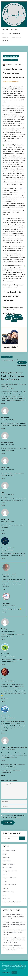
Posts (4, 33)
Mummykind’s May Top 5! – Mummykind (13, 764)
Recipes (5, 881)
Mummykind (6, 603)
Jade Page (4, 629)
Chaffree (9, 315)
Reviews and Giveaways (10, 60)
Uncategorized (6, 898)
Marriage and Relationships (10, 871)
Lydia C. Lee (5, 467)
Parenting (5, 874)
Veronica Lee (5, 519)
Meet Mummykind (14, 33)
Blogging (5, 854)
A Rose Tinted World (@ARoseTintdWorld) (14, 747)
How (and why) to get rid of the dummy (12, 360)
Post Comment (8, 822)
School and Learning (8, 891)
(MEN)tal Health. (22, 365)
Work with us (16, 37)
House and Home (7, 867)
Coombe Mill (5, 654)
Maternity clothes (17, 318)
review (14, 321)
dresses (8, 318)
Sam (2, 492)
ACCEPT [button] (14, 972)
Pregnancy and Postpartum (11, 56)
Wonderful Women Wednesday (11, 902)
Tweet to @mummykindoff (11, 81)
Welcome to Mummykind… (10, 29)
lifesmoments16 (5, 716)
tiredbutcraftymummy (8, 547)
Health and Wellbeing (8, 864)
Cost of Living (6, 857)
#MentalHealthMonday (9, 850)
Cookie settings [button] (6, 972)
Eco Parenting (6, 861)
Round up (5, 888)
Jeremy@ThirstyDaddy (9, 574)
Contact (5, 41)
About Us (5, 37)
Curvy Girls (18, 315)
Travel (4, 895)
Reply (3, 403)
